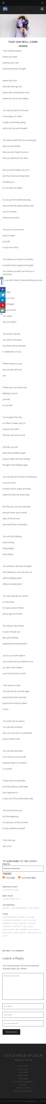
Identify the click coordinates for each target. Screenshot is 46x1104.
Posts (10, 878)
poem (15, 923)
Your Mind (23, 1072)
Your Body (23, 1079)
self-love (8, 933)
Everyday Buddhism (23, 1091)
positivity (17, 926)
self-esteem (22, 929)
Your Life (8, 13)
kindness (17, 920)
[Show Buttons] (2, 285)
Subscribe (7, 874)
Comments (28, 878)
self (25, 926)
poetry (23, 923)
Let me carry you (11, 899)
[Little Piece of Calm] (5, 10)
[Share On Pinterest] (3, 305)
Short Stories (23, 1088)
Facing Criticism (10, 890)
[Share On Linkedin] (3, 300)
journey (7, 920)
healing (30, 917)
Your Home (8, 10)
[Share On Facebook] (3, 289)
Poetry (6, 908)
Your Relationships (23, 1082)
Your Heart (33, 908)
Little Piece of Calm (22, 1055)
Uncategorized (18, 908)
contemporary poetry (14, 917)
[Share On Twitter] (3, 294)
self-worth (20, 933)
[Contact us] (3, 310)
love (25, 920)
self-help (34, 929)
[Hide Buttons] (1, 315)
